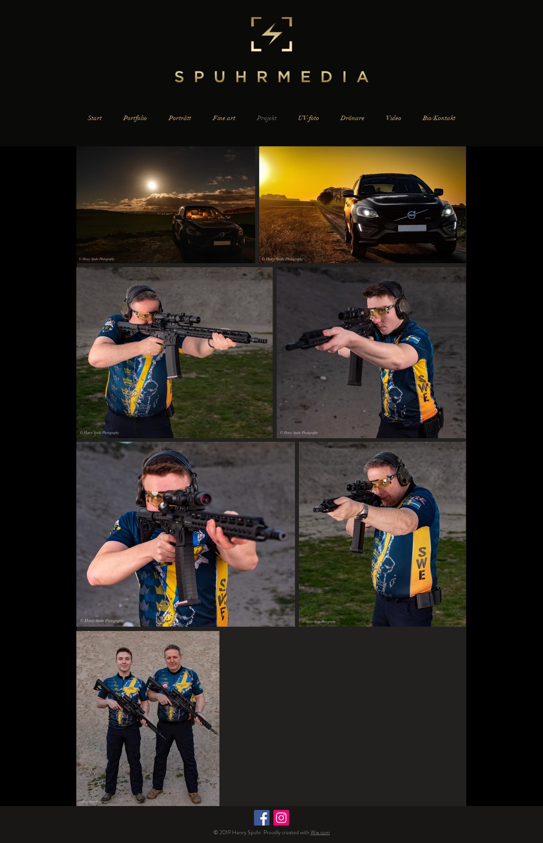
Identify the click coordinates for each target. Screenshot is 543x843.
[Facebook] (262, 818)
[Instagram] (281, 818)
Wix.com (320, 832)
